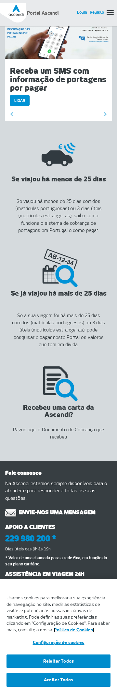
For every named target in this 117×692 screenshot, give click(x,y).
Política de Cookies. (74, 629)
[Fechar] (109, 588)
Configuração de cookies (58, 642)
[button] (13, 114)
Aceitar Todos (58, 679)
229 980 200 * (30, 538)
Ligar (19, 100)
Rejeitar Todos (58, 661)
